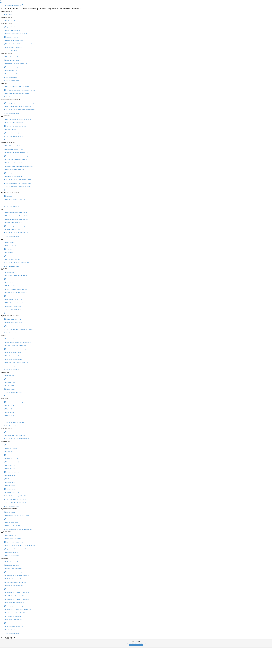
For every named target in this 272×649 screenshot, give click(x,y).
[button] (1, 1)
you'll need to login (142, 643)
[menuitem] (1, 3)
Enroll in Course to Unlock (136, 645)
